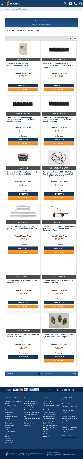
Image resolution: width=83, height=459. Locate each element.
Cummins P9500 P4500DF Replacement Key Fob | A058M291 (58, 281)
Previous (10, 374)
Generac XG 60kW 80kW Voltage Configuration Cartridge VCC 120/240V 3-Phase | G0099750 (23, 119)
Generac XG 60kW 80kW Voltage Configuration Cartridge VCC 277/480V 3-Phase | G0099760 (59, 119)
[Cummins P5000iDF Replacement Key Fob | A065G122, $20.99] (23, 266)
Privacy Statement (49, 412)
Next (74, 374)
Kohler (7, 403)
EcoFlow (8, 436)
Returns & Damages (49, 414)
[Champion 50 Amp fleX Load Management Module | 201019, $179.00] (23, 48)
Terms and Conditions (50, 425)
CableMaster (9, 412)
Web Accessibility (48, 427)
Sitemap (45, 431)
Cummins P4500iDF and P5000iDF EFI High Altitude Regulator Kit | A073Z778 (58, 336)
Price (73, 38)
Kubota (7, 427)
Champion (8, 423)
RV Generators (29, 405)
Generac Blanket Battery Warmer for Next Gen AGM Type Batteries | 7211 (23, 173)
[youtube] (65, 390)
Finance (45, 429)
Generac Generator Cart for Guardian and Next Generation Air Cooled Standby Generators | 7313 (59, 228)
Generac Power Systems (13, 401)
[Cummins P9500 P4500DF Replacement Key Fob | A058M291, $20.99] (59, 266)
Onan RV (8, 414)
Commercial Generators (31, 408)
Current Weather (48, 423)
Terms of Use (47, 410)
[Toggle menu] (2, 3)
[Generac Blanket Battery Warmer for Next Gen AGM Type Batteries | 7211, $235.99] (23, 157)
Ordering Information (49, 418)
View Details (23, 85)
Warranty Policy (48, 421)
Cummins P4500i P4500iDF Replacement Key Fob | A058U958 (23, 336)
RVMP (7, 421)
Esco (6, 429)
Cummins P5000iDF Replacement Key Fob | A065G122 (22, 281)
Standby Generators (30, 401)
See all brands (9, 442)
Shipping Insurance (49, 416)
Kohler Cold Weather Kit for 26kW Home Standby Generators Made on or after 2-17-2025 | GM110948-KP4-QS (58, 174)
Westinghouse (9, 425)
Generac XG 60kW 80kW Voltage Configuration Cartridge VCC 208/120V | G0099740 (58, 65)
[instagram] (69, 390)
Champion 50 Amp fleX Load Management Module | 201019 (18, 64)
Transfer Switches (30, 410)
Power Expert (47, 401)
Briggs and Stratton (11, 410)
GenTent (8, 438)
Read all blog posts (67, 435)
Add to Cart (23, 89)
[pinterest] (73, 390)
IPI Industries (9, 440)
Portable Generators (30, 403)
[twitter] (62, 390)
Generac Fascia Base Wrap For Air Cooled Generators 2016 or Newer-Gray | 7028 (23, 228)
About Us (46, 434)
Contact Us (46, 436)
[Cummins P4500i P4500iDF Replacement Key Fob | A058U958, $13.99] (23, 320)
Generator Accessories (31, 412)
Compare (23, 82)
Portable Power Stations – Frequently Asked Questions (69, 429)
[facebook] (58, 390)
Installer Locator (48, 403)
